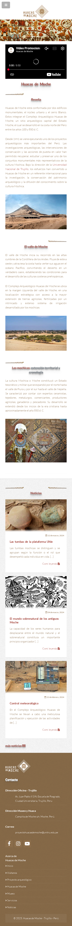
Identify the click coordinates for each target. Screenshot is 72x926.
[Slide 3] (39, 36)
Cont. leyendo (50, 563)
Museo (11, 893)
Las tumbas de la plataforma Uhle (31, 541)
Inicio (10, 865)
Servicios (12, 900)
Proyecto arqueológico (19, 879)
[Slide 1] (26, 36)
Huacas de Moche (16, 886)
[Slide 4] (45, 36)
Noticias (11, 907)
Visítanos (12, 872)
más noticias (13, 745)
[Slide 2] (32, 36)
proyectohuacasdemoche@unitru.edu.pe (36, 832)
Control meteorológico (24, 703)
